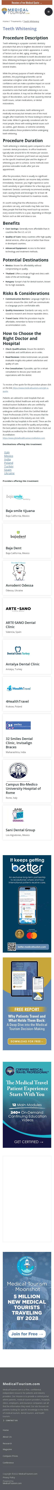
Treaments (16, 21)
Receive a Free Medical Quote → (27, 2)
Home (6, 21)
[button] (49, 12)
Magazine (7, 1449)
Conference (8, 1462)
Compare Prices (10, 1456)
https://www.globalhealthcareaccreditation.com (24, 438)
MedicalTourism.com (28, 1473)
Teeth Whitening (31, 21)
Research (7, 1443)
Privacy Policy (9, 1477)
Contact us (11, 1420)
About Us (7, 1436)
